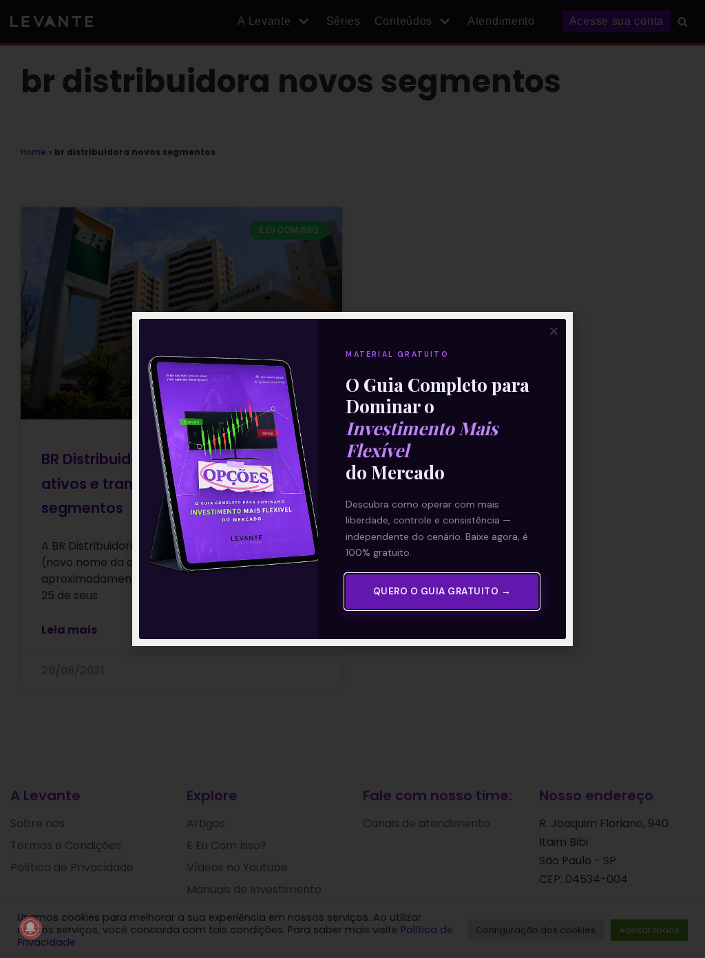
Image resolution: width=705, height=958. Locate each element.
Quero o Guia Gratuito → (442, 591)
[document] (352, 479)
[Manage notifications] (30, 928)
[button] (554, 331)
